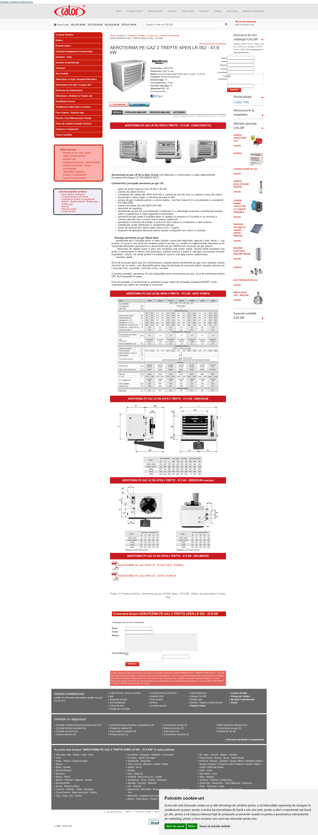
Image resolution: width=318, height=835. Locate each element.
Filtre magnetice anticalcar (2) (232, 725)
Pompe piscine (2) (119, 734)
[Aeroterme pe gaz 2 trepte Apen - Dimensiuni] (168, 439)
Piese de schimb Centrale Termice (73, 123)
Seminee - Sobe (64, 57)
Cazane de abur (239, 693)
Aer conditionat (117, 702)
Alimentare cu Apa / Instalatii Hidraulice (76, 79)
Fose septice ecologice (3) (123, 731)
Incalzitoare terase (65, 101)
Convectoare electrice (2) (176, 734)
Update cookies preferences (16, 2)
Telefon (223, 65)
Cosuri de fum (69, 211)
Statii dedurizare (198, 693)
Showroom (204, 11)
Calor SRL (242, 102)
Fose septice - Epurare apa (70, 112)
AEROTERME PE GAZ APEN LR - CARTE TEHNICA (147, 575)
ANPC (128, 812)
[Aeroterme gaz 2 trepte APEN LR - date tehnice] (168, 345)
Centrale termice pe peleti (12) (71, 728)
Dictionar (158, 812)
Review (115, 635)
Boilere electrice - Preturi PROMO (242, 251)
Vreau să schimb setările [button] (214, 826)
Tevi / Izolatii (62, 73)
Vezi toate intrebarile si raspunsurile (245, 739)
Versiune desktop (114, 812)
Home (118, 11)
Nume (115, 628)
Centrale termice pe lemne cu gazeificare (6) (132, 725)
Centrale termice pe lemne (75, 197)
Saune (234, 702)
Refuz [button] (191, 826)
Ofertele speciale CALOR (245, 125)
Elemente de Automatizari (69, 90)
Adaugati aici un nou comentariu (128, 622)
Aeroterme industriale (169, 35)
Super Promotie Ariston (74, 178)
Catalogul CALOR (135, 11)
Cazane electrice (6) (66, 734)
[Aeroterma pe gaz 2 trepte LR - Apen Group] (168, 151)
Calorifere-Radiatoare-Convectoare (74, 51)
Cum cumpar (188, 11)
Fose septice (156, 699)
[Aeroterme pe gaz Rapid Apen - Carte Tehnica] (115, 575)
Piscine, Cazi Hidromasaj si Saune (73, 118)
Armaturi (60, 68)
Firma (224, 61)
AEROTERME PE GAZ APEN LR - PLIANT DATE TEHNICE (151, 565)
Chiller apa (67, 204)
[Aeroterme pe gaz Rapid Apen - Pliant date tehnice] (115, 565)
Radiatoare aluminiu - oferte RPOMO (81, 162)
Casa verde (232, 11)
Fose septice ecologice (73, 194)
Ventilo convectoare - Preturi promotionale (77, 167)
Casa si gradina (64, 134)
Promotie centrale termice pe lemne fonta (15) (79, 725)
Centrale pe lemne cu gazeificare (78, 199)
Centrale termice (158, 705)
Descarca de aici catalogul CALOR (246, 37)
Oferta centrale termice (74, 156)
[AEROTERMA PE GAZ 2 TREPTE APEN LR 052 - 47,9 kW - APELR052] (128, 76)
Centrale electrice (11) (67, 731)
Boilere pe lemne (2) (174, 728)
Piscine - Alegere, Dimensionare (206, 702)
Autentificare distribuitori (253, 11)
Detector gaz (69, 159)
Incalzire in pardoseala (67, 62)
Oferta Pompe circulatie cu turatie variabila (240, 206)
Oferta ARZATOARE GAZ (240, 138)
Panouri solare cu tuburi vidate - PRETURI (239, 230)
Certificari (172, 11)
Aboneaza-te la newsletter (244, 112)
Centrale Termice (65, 35)
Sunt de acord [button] (175, 826)
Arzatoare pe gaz (118, 699)
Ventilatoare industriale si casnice (73, 107)
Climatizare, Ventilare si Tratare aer (74, 96)
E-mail (115, 632)
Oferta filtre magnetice (74, 171)
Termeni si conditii (143, 812)
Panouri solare (63, 46)
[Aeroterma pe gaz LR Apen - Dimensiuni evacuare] (168, 518)
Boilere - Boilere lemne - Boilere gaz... (81, 202)
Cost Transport (139, 104)
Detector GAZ (157, 696)
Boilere (59, 40)
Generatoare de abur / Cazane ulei (73, 85)
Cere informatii (119, 104)
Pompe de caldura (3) (121, 728)
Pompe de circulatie (120, 709)
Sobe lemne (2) (171, 731)
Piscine (65, 206)
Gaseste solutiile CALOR (245, 315)
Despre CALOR (155, 11)
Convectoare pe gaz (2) (175, 725)
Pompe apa (196, 699)
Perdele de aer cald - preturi (77, 153)
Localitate (222, 72)
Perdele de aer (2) (227, 731)
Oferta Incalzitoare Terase (241, 184)
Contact (217, 11)
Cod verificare (118, 653)
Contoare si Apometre (67, 129)
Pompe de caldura (240, 696)
